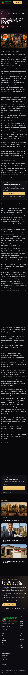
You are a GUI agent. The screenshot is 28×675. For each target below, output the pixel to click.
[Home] (10, 619)
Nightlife (4, 638)
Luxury (21, 621)
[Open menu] (25, 2)
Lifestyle (21, 647)
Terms (20, 672)
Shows (3, 635)
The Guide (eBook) (6, 653)
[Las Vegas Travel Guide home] (6, 2)
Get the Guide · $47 (14, 193)
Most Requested (22, 639)
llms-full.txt (12, 672)
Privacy (16, 672)
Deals (21, 641)
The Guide (17, 2)
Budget (21, 623)
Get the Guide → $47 (9, 604)
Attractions (4, 642)
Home (2, 11)
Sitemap (4, 664)
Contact (4, 662)
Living (7, 11)
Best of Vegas (5, 655)
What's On (4, 657)
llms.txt (7, 672)
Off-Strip (22, 627)
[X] (6, 630)
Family (21, 625)
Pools (21, 629)
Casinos (4, 640)
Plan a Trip (22, 635)
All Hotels (22, 619)
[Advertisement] (14, 309)
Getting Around (21, 644)
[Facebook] (3, 630)
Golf (3, 644)
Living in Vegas (5, 659)
